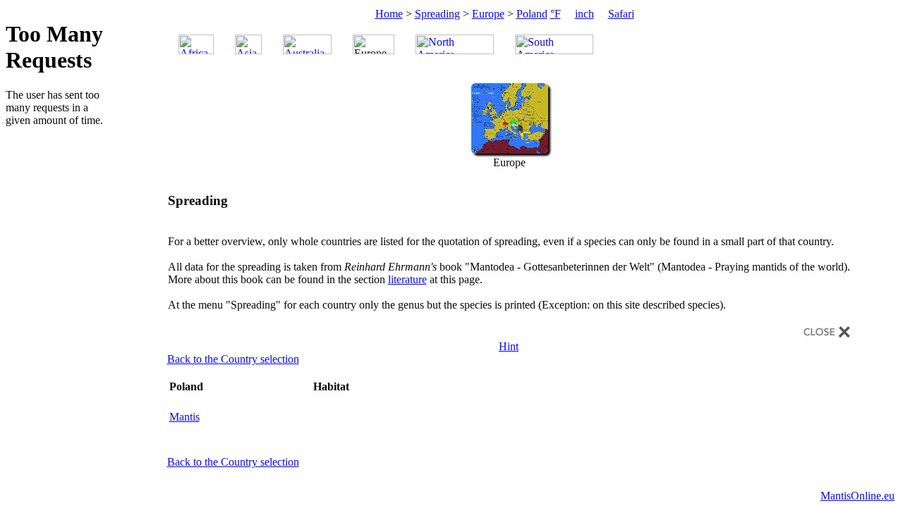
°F (555, 14)
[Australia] (307, 44)
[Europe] (509, 150)
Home (389, 14)
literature (407, 279)
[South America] (554, 44)
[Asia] (248, 44)
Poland (531, 14)
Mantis (184, 417)
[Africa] (196, 44)
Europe (488, 14)
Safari (621, 14)
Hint (509, 346)
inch (584, 14)
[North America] (455, 44)
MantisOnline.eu (857, 496)
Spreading (437, 14)
